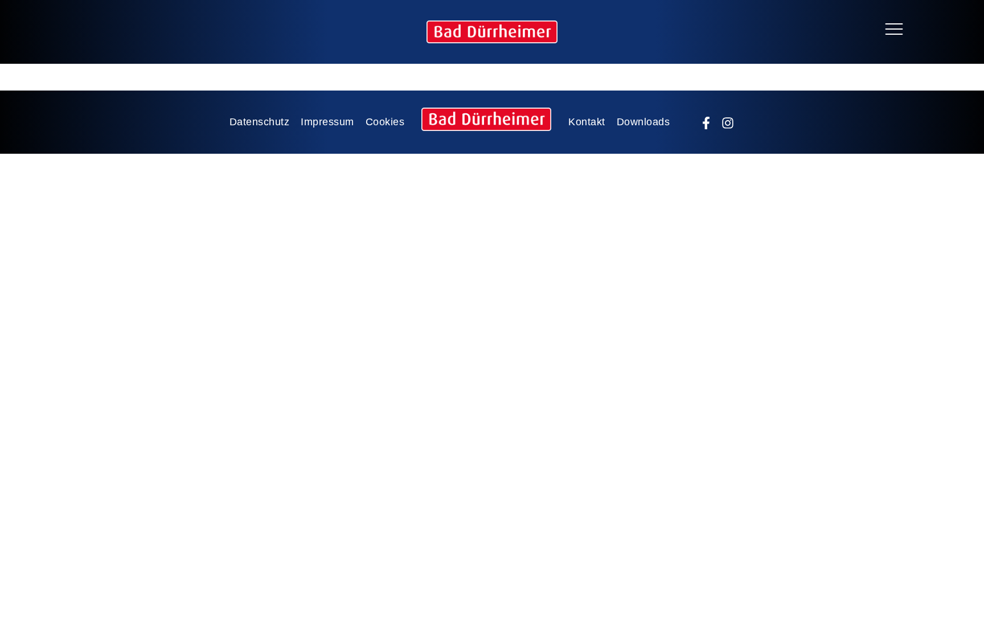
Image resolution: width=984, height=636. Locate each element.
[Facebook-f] (706, 123)
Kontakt (586, 122)
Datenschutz (259, 122)
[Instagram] (728, 123)
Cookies (385, 122)
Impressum (327, 122)
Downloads (643, 122)
